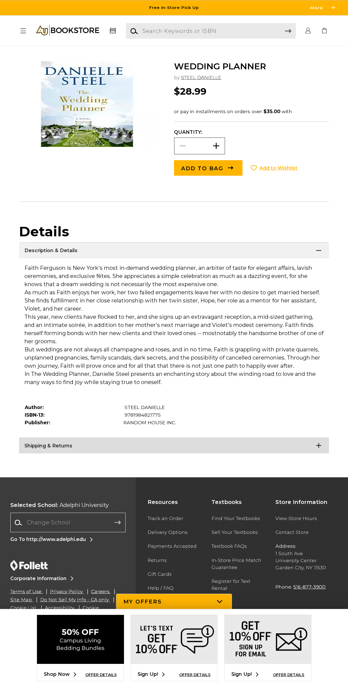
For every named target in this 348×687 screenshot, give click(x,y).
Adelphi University (59, 505)
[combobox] (68, 523)
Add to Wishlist (278, 168)
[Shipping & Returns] (174, 444)
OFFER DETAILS (101, 674)
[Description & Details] (174, 249)
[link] (324, 31)
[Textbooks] (113, 31)
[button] (174, 7)
